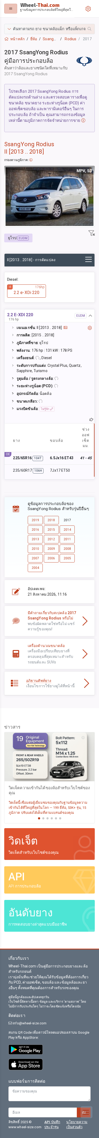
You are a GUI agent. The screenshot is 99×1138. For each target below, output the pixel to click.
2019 (35, 520)
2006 (51, 558)
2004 (35, 568)
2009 (51, 549)
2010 (35, 549)
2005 (67, 558)
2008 (67, 549)
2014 (67, 530)
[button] (49, 29)
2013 (35, 539)
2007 (35, 558)
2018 (51, 520)
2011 (67, 539)
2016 (35, 530)
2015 (51, 530)
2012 (51, 539)
